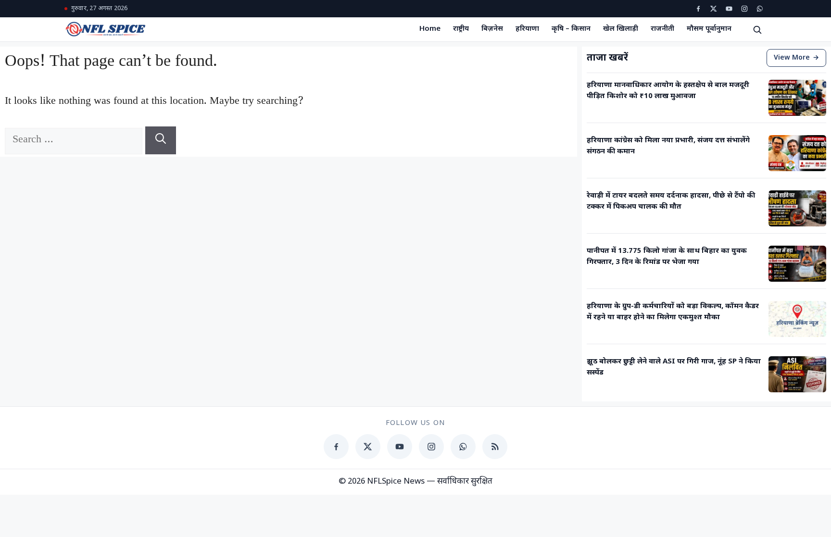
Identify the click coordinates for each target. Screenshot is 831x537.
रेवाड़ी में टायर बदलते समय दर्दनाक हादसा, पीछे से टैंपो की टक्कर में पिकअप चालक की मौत (671, 201)
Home (430, 29)
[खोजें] (757, 29)
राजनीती (662, 29)
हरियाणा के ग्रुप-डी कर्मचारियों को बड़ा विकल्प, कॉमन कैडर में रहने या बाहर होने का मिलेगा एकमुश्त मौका (673, 312)
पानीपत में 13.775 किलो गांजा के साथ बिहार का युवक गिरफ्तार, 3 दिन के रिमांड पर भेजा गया (667, 257)
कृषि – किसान (571, 29)
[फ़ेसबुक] (698, 8)
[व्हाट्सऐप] (760, 8)
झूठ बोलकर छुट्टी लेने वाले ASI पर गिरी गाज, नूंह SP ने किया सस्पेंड (674, 367)
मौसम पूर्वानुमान (709, 29)
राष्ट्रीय (461, 29)
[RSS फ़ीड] (494, 446)
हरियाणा (527, 29)
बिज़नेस (492, 29)
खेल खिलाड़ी (620, 29)
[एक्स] (713, 8)
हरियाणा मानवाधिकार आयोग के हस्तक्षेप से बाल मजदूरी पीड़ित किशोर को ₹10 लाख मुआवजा (668, 91)
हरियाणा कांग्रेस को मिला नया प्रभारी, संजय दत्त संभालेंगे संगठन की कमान (668, 146)
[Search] (160, 140)
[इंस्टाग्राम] (744, 8)
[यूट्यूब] (729, 8)
